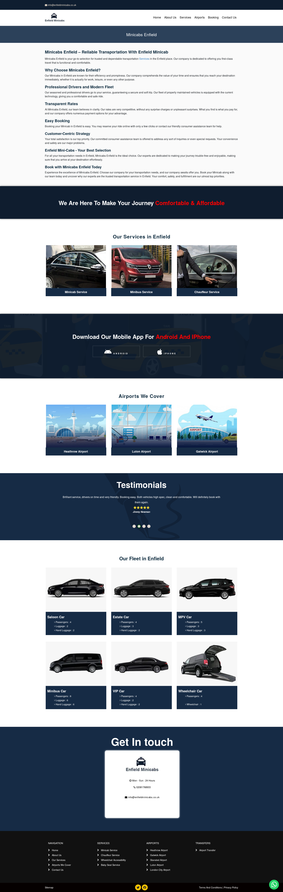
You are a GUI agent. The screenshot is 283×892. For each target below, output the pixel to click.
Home (157, 17)
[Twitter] (138, 887)
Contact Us (229, 17)
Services (185, 17)
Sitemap (49, 887)
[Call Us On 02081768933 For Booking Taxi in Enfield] (142, 764)
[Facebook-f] (145, 887)
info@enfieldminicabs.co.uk (61, 5)
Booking (213, 17)
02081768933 (143, 787)
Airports (199, 17)
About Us (170, 17)
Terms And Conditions (210, 887)
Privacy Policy (231, 887)
